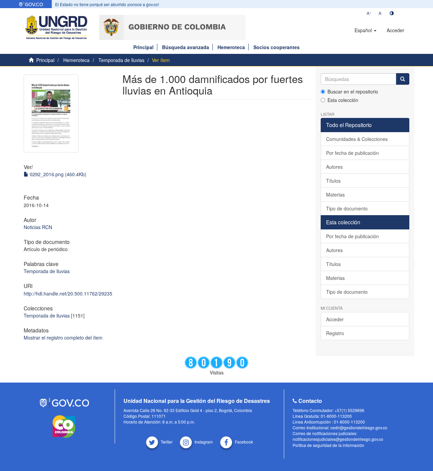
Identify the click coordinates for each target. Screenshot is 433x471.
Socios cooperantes (276, 47)
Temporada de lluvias (121, 60)
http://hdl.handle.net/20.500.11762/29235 (68, 293)
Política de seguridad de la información (328, 445)
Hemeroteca (231, 47)
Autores (334, 166)
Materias (335, 194)
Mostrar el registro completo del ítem (63, 337)
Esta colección (342, 100)
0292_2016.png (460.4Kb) (57, 174)
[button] (365, 30)
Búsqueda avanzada (185, 47)
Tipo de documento (347, 208)
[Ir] (402, 79)
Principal (143, 47)
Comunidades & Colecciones (357, 139)
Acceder (335, 319)
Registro (335, 333)
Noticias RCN (38, 227)
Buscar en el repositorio (352, 91)
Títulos (333, 180)
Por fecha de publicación (352, 152)
